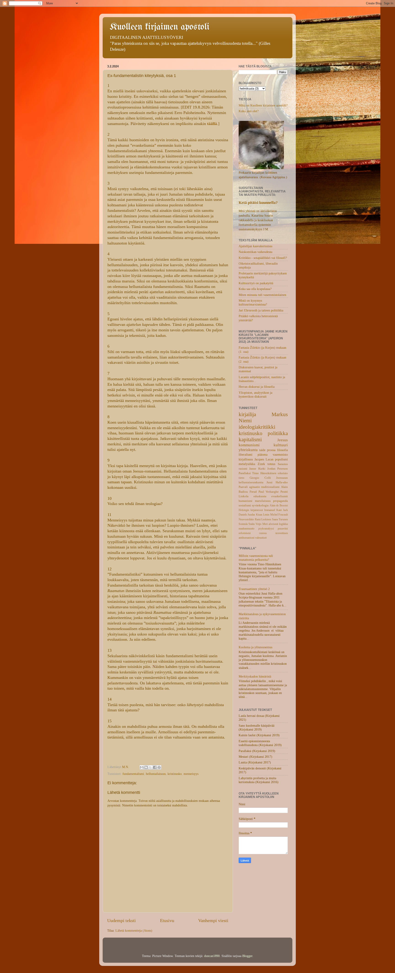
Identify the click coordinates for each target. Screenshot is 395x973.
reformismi (245, 533)
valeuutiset (261, 537)
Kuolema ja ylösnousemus (255, 647)
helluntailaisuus (156, 774)
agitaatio (254, 487)
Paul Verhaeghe (269, 491)
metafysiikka (247, 464)
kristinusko (175, 774)
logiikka (283, 524)
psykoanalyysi (266, 528)
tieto (241, 477)
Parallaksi (245, 473)
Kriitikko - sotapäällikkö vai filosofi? (263, 258)
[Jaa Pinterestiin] (159, 767)
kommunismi (249, 445)
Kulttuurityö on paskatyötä (256, 283)
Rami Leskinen (263, 519)
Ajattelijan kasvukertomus (255, 246)
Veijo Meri (261, 524)
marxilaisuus (263, 500)
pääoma (262, 454)
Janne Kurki (257, 468)
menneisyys (191, 774)
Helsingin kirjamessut (251, 510)
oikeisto (283, 473)
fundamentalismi (133, 774)
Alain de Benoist (279, 505)
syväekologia (260, 505)
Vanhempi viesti (213, 920)
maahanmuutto (246, 528)
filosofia (282, 450)
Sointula (243, 524)
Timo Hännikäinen (264, 473)
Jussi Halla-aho (277, 482)
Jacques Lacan (263, 459)
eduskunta (260, 496)
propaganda (280, 500)
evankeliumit (279, 496)
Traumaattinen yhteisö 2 (254, 589)
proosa (271, 450)
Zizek (261, 464)
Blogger (247, 956)
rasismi (243, 468)
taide (262, 450)
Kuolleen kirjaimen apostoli (159, 27)
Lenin (266, 514)
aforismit (273, 524)
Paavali (243, 487)
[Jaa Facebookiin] (154, 767)
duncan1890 (212, 956)
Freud (253, 491)
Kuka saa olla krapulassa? (255, 289)
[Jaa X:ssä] (150, 767)
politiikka (278, 433)
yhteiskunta (248, 450)
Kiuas (259, 514)
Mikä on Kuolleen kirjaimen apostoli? (263, 105)
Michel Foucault (279, 514)
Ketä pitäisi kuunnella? (258, 202)
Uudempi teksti (121, 920)
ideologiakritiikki (257, 427)
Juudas (251, 514)
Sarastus (283, 464)
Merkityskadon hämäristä (255, 676)
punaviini (283, 528)
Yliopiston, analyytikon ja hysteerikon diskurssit (255, 394)
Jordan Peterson (277, 468)
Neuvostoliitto (246, 519)
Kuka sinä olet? (249, 111)
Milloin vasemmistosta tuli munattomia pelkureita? (256, 557)
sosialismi (245, 505)
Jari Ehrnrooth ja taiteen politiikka (261, 310)
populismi (281, 459)
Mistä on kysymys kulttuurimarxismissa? (253, 302)
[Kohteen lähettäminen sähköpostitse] (141, 767)
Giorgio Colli (260, 477)
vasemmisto (280, 454)
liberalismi (245, 454)
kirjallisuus (246, 459)
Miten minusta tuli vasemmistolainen (262, 295)
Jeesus (282, 440)
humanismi (245, 500)
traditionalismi (270, 487)
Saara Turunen (280, 519)
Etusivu (167, 920)
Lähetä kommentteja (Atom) (133, 930)
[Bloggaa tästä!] (146, 767)
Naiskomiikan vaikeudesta (255, 252)
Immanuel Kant (273, 510)
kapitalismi (250, 439)
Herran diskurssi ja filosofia (257, 386)
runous (263, 533)
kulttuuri (281, 445)
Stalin (251, 524)
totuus (271, 464)
